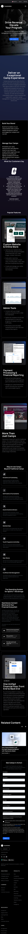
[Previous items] (3, 186)
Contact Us (3, 854)
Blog (2, 917)
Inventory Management (19, 878)
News (2, 919)
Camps (15, 882)
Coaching (16, 898)
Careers (3, 890)
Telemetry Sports (18, 900)
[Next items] (24, 186)
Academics (16, 880)
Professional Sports (5, 874)
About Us (3, 887)
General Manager (17, 895)
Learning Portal (4, 914)
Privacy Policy (18, 825)
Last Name (5, 777)
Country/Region (6, 805)
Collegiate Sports (5, 876)
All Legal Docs (4, 928)
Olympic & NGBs (4, 878)
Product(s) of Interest (8, 811)
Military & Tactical (5, 880)
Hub (15, 874)
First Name (5, 772)
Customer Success (5, 892)
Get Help (25, 1)
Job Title (5, 800)
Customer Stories (5, 921)
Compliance (16, 876)
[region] (11, 153)
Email (4, 783)
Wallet (15, 902)
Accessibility (4, 932)
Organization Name (7, 794)
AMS (15, 885)
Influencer (16, 893)
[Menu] (25, 6)
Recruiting (16, 891)
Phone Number (6, 788)
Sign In (20, 1)
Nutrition (16, 887)
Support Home (4, 912)
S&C (15, 889)
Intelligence (16, 904)
